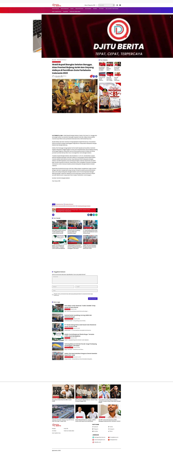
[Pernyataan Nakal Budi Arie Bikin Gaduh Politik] (63, 391)
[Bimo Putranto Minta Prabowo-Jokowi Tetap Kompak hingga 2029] (86, 391)
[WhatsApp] (96, 215)
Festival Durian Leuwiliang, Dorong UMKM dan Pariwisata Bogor (74, 232)
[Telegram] (94, 215)
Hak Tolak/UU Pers (56, 433)
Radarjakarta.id (113, 439)
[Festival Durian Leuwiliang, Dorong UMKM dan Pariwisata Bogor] (75, 224)
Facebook (95, 426)
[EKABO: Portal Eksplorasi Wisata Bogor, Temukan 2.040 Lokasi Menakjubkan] (59, 239)
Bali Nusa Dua (60, 204)
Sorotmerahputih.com (100, 439)
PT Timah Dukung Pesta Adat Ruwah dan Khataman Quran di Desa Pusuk (90, 232)
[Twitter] (91, 215)
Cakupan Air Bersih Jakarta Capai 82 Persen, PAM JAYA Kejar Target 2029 (102, 79)
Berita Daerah (55, 227)
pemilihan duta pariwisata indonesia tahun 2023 (64, 206)
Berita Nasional (101, 64)
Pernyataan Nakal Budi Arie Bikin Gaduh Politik (102, 69)
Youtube (96, 431)
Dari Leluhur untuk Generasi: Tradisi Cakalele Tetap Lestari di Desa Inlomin (59, 232)
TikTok (110, 431)
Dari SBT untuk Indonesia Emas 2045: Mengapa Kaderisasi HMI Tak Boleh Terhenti (117, 79)
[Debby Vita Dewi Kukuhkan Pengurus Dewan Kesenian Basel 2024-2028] (90, 239)
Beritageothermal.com (100, 437)
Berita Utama (55, 242)
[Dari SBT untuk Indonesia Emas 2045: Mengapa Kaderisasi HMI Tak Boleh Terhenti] (110, 412)
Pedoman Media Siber (69, 430)
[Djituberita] (57, 5)
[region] (86, 36)
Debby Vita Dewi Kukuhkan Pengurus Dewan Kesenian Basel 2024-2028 (89, 247)
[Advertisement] (24, 1)
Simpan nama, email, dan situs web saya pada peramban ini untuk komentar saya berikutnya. (73, 294)
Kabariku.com (98, 442)
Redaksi (54, 428)
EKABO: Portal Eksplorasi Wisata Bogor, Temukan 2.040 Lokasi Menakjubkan (58, 247)
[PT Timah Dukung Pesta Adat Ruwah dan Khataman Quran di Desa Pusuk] (90, 224)
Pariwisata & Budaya (56, 61)
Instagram (111, 429)
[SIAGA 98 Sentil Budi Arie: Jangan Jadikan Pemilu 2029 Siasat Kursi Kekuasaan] (86, 412)
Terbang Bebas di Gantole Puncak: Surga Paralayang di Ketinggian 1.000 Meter (75, 247)
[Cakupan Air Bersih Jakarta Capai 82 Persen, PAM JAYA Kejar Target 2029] (63, 412)
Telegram (96, 429)
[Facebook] (88, 215)
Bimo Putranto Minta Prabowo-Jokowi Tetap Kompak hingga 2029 (110, 69)
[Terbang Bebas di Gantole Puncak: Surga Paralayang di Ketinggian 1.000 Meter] (75, 239)
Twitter (111, 426)
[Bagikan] (96, 76)
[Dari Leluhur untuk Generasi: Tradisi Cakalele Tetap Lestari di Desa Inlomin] (59, 224)
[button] (113, 5)
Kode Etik (66, 428)
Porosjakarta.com (114, 437)
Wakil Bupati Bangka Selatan (84, 206)
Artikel (116, 64)
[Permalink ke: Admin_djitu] (53, 76)
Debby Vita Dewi (69, 204)
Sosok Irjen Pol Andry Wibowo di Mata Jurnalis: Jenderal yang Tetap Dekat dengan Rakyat (117, 69)
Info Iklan (54, 430)
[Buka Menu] (120, 5)
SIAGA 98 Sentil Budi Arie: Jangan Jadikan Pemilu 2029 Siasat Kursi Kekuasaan (110, 79)
